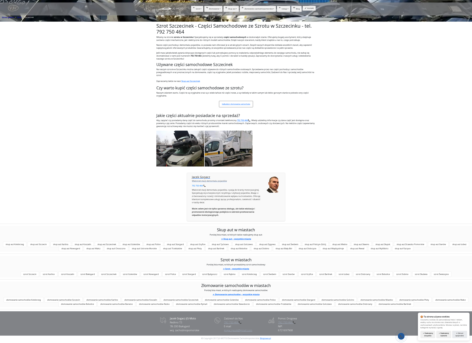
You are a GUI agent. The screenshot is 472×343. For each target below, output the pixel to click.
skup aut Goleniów (131, 244)
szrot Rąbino (230, 274)
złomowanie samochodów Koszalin (140, 300)
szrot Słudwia (421, 274)
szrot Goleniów (130, 274)
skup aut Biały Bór (284, 248)
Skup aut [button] (232, 9)
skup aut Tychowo (220, 244)
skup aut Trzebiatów (172, 248)
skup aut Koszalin (83, 244)
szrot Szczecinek (109, 274)
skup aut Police (153, 244)
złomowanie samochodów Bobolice (77, 304)
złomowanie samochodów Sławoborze (232, 304)
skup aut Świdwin (290, 244)
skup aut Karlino (60, 244)
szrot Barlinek (325, 274)
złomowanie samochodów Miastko (377, 300)
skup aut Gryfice (197, 244)
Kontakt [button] (310, 8)
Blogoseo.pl (265, 338)
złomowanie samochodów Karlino (102, 300)
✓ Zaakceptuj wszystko (428, 334)
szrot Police (170, 274)
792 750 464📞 (243, 120)
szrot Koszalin (67, 274)
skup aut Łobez (459, 244)
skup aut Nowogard (70, 248)
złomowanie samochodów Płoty (414, 300)
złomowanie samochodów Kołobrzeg (23, 300)
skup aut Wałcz (93, 248)
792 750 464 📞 (199, 185)
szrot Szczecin (29, 274)
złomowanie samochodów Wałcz (450, 300)
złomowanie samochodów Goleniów (222, 300)
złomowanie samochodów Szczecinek (181, 300)
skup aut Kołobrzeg (15, 244)
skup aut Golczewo (244, 244)
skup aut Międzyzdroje (333, 248)
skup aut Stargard (175, 244)
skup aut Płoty (195, 248)
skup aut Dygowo (267, 244)
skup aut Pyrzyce (403, 248)
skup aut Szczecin (38, 244)
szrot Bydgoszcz (209, 274)
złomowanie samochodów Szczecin (63, 300)
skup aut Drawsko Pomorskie (410, 244)
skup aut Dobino (261, 248)
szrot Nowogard (151, 274)
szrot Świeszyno (441, 274)
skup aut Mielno (339, 244)
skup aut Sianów (438, 244)
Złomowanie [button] (214, 9)
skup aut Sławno (361, 244)
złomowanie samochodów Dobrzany (355, 304)
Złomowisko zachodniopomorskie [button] (258, 9)
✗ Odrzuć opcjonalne (459, 334)
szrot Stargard (189, 274)
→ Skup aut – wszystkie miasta (236, 239)
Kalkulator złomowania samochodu (236, 104)
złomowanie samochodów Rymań (191, 304)
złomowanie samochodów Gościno (338, 300)
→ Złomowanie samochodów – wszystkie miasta (236, 294)
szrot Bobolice (383, 274)
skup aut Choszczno (116, 248)
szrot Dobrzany (363, 274)
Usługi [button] (284, 9)
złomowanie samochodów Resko (154, 304)
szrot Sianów (289, 274)
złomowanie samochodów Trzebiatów (273, 304)
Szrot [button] (198, 9)
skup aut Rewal (357, 248)
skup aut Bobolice (239, 248)
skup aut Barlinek (216, 248)
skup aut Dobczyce (307, 248)
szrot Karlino (49, 274)
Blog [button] (298, 9)
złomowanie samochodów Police (260, 300)
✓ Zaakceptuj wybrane (444, 334)
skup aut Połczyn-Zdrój (315, 244)
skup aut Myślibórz (379, 248)
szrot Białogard (88, 274)
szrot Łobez (344, 274)
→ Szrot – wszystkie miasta (236, 268)
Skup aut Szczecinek (190, 81)
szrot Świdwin (269, 274)
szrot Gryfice (307, 274)
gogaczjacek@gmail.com (238, 330)
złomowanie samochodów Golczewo (315, 304)
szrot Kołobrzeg (249, 274)
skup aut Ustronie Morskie (144, 248)
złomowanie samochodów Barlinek (395, 304)
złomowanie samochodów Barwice (116, 304)
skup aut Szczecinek (106, 244)
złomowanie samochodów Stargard (298, 300)
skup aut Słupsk (383, 244)
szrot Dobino (402, 274)
